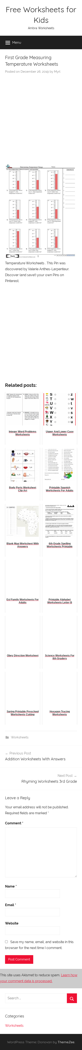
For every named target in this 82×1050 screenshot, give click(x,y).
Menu (16, 42)
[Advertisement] (41, 117)
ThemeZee (66, 1042)
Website (12, 923)
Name (11, 886)
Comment (14, 823)
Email (10, 905)
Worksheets (19, 737)
